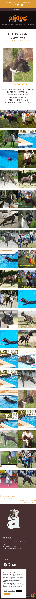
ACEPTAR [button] (7, 594)
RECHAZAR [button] (19, 590)
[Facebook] (5, 565)
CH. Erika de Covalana (24, 40)
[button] (32, 595)
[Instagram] (9, 565)
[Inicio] (6, 40)
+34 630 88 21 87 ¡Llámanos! (18, 2)
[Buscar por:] (21, 9)
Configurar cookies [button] (9, 591)
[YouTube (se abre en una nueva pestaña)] (21, 5)
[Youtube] (14, 565)
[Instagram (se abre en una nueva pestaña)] (18, 5)
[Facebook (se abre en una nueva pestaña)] (14, 5)
